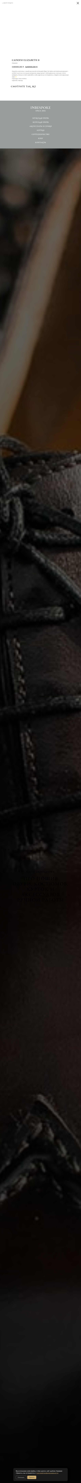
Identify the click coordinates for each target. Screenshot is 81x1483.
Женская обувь (40, 122)
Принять (31, 1477)
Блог (40, 138)
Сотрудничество (40, 134)
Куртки (40, 130)
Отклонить (21, 1477)
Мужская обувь (40, 118)
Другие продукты (8, 3)
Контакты (40, 142)
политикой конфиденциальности (47, 1473)
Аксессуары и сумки (40, 126)
